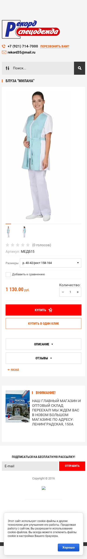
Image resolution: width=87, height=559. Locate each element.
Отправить (72, 466)
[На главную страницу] (31, 29)
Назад (15, 369)
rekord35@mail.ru (22, 52)
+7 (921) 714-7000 (23, 46)
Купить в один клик (43, 323)
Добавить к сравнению (28, 274)
